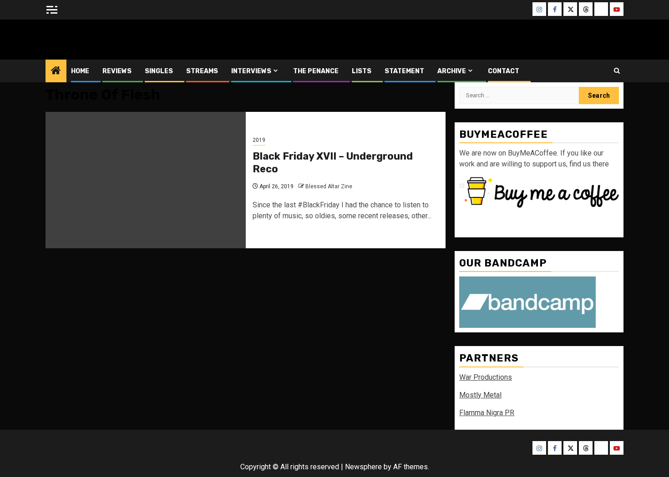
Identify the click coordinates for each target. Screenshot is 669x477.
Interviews (251, 71)
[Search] (617, 71)
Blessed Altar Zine (106, 39)
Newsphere (363, 466)
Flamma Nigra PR (486, 412)
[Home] (56, 71)
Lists (361, 71)
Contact (503, 71)
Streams (202, 71)
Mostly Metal (480, 395)
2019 (259, 140)
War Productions (485, 377)
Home (80, 71)
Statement (404, 71)
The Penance (316, 71)
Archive (451, 71)
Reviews (117, 71)
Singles (159, 71)
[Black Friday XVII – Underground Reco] (146, 180)
